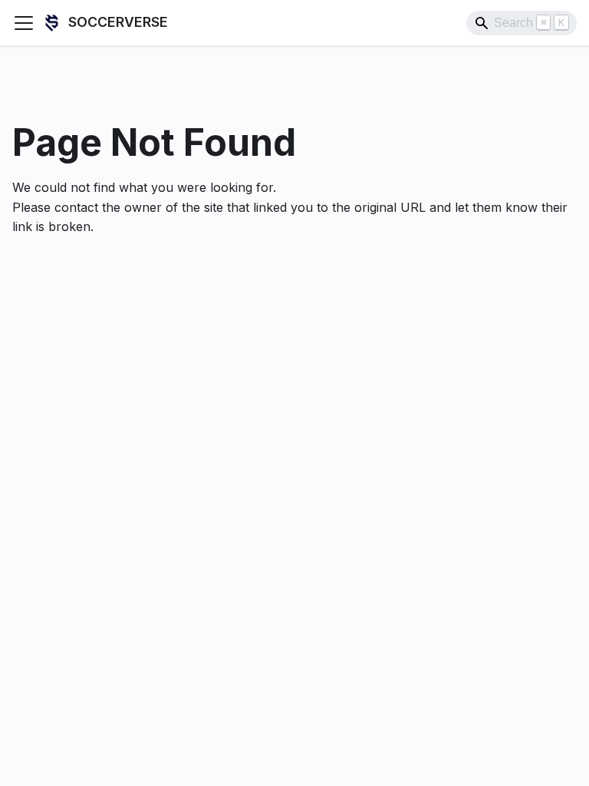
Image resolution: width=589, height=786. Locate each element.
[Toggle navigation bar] (23, 23)
